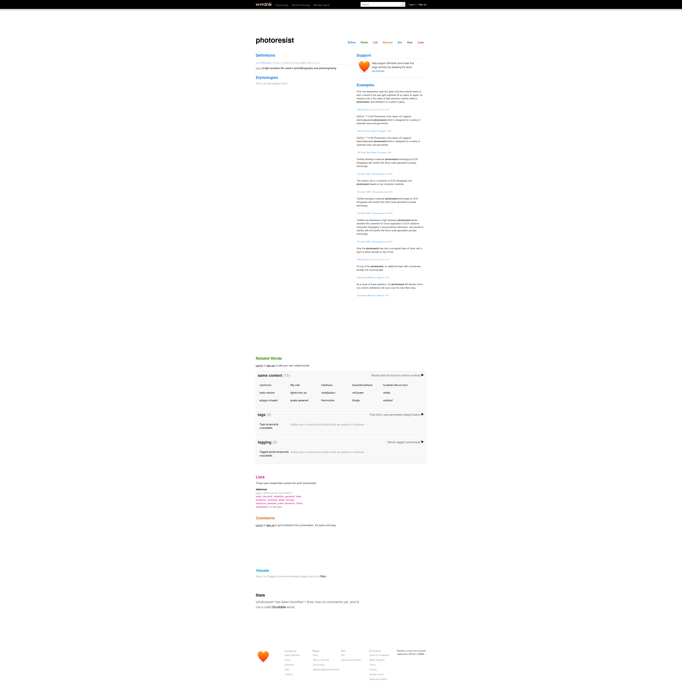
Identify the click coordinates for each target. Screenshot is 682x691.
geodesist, (290, 496)
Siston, (299, 503)
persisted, (272, 503)
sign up (270, 365)
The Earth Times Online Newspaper (371, 130)
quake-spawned (299, 400)
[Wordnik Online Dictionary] (264, 4)
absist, (282, 499)
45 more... (278, 506)
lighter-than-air (298, 392)
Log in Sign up (417, 4)
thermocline (327, 400)
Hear (410, 42)
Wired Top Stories (364, 109)
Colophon (289, 664)
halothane (326, 385)
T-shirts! (289, 674)
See (399, 42)
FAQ (287, 669)
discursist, (268, 496)
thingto (356, 400)
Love (421, 42)
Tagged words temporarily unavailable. (274, 453)
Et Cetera (375, 651)
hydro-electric (267, 392)
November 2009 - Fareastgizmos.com (372, 173)
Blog (315, 655)
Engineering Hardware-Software (370, 277)
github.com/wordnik (351, 660)
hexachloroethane (362, 385)
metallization (328, 392)
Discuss (388, 42)
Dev (343, 651)
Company (290, 651)
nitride (386, 392)
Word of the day (301, 5)
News (316, 651)
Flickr (323, 576)
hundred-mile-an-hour (395, 385)
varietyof (388, 400)
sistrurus (261, 489)
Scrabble (279, 606)
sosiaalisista (262, 506)
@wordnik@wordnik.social (326, 669)
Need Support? (377, 660)
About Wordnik (292, 655)
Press (287, 660)
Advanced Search (378, 679)
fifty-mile (295, 385)
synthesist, (273, 499)
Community (281, 5)
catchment (265, 385)
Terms (372, 664)
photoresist (378, 71)
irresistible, (279, 496)
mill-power (358, 392)
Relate (364, 42)
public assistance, (287, 503)
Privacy (373, 669)
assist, (259, 496)
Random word (321, 5)
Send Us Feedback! (379, 655)
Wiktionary (266, 62)
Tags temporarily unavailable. (268, 426)
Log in (259, 365)
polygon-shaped (268, 400)
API (343, 655)
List (375, 42)
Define (352, 42)
